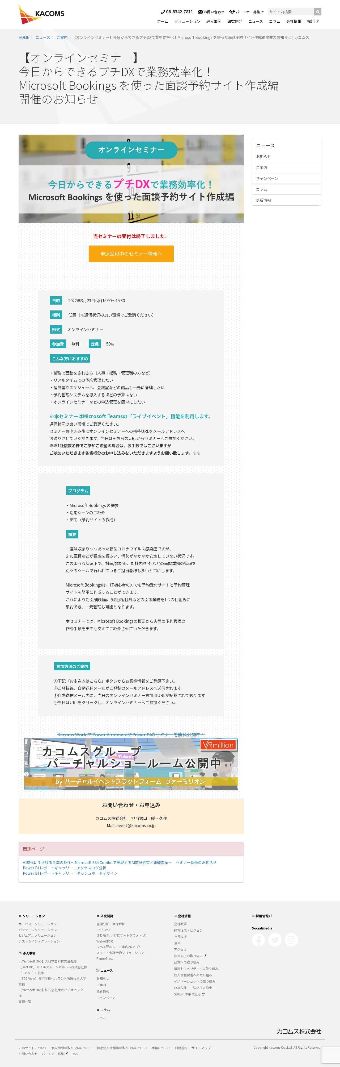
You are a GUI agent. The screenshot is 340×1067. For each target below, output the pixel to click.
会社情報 (293, 21)
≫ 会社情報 (182, 916)
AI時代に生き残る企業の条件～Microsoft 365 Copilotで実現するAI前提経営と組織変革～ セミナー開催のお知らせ (120, 862)
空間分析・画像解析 (110, 923)
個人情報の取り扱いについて (72, 1047)
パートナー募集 (248, 11)
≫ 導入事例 (27, 953)
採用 (311, 21)
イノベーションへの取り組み (194, 981)
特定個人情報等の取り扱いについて (122, 1047)
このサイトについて (33, 1047)
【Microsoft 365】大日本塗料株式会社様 (48, 961)
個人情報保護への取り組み (193, 975)
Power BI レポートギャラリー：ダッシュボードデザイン (70, 873)
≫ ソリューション (32, 916)
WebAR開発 (104, 941)
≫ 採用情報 (260, 916)
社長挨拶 (180, 936)
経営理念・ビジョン (188, 930)
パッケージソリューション (38, 929)
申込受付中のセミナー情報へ (131, 253)
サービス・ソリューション (38, 923)
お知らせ (263, 156)
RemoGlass (104, 958)
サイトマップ (201, 1047)
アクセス (180, 949)
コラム (274, 21)
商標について (161, 1047)
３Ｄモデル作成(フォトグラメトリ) (121, 935)
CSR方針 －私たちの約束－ (194, 987)
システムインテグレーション (39, 941)
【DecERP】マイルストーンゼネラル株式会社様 (53, 967)
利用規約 (181, 1047)
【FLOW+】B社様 (31, 972)
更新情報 (263, 200)
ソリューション (187, 21)
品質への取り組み (186, 962)
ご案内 (62, 37)
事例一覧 (25, 1001)
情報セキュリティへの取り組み (196, 968)
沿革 (177, 943)
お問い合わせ (213, 11)
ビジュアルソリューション (38, 935)
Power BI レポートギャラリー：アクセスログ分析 (64, 867)
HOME (24, 37)
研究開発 (234, 21)
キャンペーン (267, 178)
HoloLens (103, 929)
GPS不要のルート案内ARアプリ (119, 946)
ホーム (162, 21)
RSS (75, 1053)
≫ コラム (103, 1009)
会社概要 (180, 923)
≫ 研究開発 (104, 916)
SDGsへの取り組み (187, 994)
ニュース (255, 21)
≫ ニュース (104, 970)
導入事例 (213, 21)
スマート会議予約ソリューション (120, 952)
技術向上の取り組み (188, 955)
